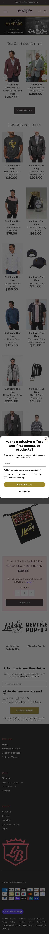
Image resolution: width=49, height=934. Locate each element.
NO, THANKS (24, 492)
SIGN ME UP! (24, 484)
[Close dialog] (46, 439)
